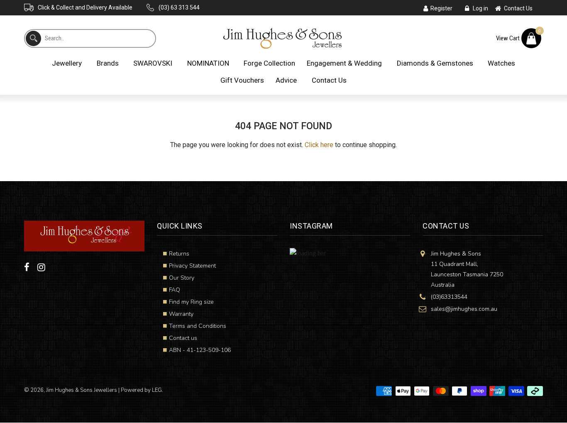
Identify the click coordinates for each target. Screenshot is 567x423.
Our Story (181, 278)
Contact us (183, 338)
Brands (108, 63)
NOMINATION (208, 63)
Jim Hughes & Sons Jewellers (81, 390)
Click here (319, 145)
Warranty (181, 314)
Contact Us (329, 80)
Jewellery (67, 63)
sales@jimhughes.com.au (464, 309)
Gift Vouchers (242, 80)
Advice (286, 80)
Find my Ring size (191, 302)
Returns (179, 254)
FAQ (174, 290)
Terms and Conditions (197, 326)
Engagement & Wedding (344, 63)
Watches (501, 63)
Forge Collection (269, 63)
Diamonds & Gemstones (435, 63)
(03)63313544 (449, 297)
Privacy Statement (192, 266)
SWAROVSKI (152, 63)
